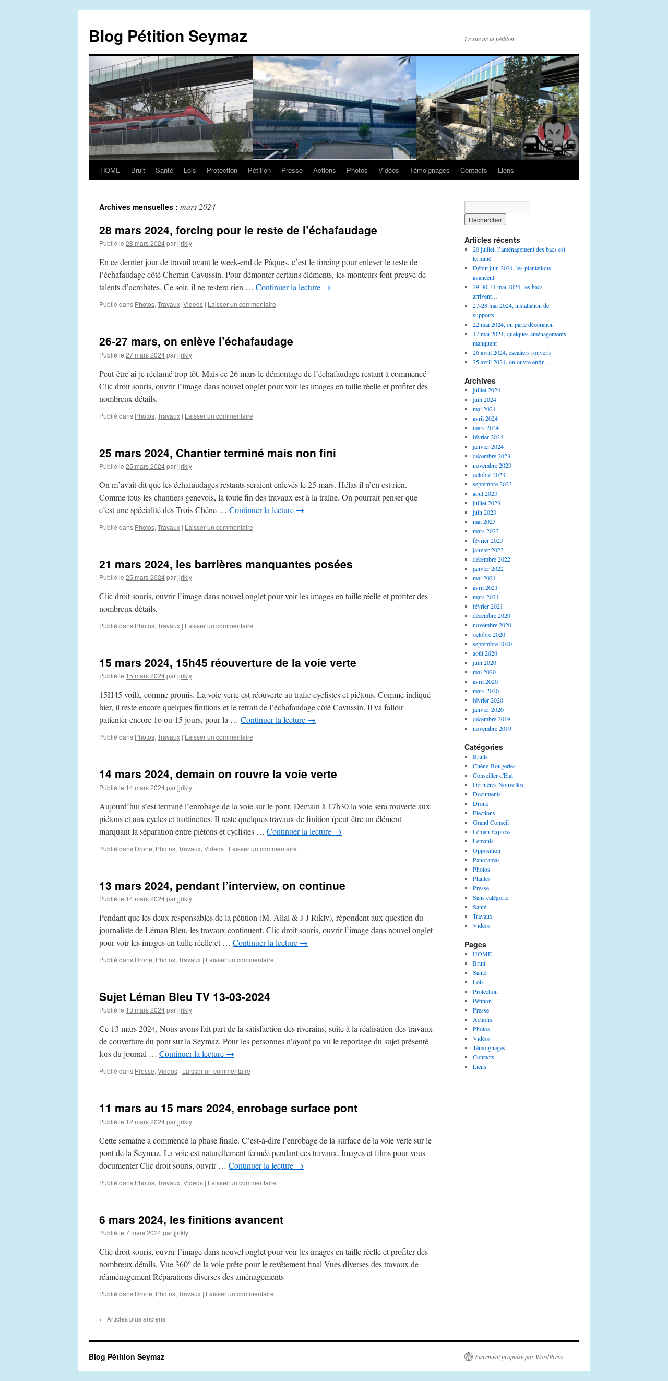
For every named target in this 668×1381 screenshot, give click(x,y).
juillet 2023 (486, 502)
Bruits (480, 756)
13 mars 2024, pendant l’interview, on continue (222, 885)
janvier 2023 (488, 549)
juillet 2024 (486, 390)
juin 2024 (484, 399)
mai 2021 (484, 578)
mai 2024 (484, 408)
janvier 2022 (488, 568)
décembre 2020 (491, 615)
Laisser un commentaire (242, 304)
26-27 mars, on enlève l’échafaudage (196, 341)
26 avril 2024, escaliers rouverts (512, 352)
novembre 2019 (492, 728)
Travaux (169, 304)
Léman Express (492, 831)
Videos (193, 304)
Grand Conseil (491, 822)
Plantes (482, 878)
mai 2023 (484, 521)
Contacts (473, 170)
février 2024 (488, 437)
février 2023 (488, 540)
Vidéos (388, 170)
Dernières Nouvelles (498, 784)
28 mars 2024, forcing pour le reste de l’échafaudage (238, 229)
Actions (324, 170)
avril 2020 (485, 681)
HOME (110, 170)
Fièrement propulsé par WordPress (519, 1356)
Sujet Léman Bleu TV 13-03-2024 (184, 996)
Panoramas (486, 859)
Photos (357, 170)
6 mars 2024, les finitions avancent (191, 1219)
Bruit (138, 170)
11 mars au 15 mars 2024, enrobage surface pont (228, 1107)
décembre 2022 (491, 559)
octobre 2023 (489, 474)
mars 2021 (486, 596)
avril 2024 (485, 418)
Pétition (259, 170)
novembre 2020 (492, 625)
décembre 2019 (491, 719)
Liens (506, 170)
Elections (484, 812)
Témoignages (430, 170)
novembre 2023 (492, 465)
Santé (164, 170)
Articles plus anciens (132, 1318)
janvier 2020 (488, 709)
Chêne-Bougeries (494, 765)
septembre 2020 (492, 643)
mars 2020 (486, 690)
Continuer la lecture (293, 286)
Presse (292, 170)
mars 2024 (486, 427)
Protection (222, 170)
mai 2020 (484, 672)
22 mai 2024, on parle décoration (513, 324)
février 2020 (488, 700)
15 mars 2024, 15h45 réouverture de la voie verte (227, 662)
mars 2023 (486, 531)
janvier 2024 (488, 446)
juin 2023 (484, 512)
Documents (487, 794)
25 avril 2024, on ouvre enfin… (512, 362)
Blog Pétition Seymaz (168, 35)
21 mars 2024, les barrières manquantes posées (226, 564)
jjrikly (184, 243)
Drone (143, 848)
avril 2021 (485, 587)
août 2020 (485, 653)
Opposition (486, 850)
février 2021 (488, 606)
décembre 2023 (491, 455)
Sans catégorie (490, 897)
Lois (190, 170)
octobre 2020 (489, 634)
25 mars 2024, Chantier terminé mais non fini (217, 452)
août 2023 (485, 493)
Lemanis (483, 841)
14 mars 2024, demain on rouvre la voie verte (218, 773)
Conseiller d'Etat (493, 775)
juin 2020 (484, 662)
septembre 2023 (492, 484)
